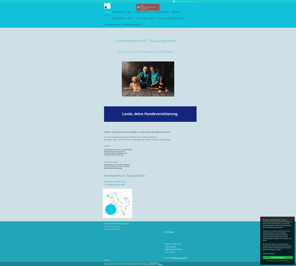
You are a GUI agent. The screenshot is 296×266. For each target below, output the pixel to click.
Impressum (106, 263)
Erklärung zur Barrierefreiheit (123, 263)
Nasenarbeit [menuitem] (175, 12)
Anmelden (181, 1)
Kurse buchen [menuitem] (161, 18)
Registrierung (189, 1)
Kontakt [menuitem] (138, 18)
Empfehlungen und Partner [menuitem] (113, 24)
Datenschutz (113, 263)
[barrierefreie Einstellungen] (174, 1)
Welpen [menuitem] (129, 12)
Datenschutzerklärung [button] (269, 253)
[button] (142, 24)
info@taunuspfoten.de (178, 258)
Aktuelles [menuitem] (145, 18)
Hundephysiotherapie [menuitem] (118, 12)
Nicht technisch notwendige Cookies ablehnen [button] (277, 260)
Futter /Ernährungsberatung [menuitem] (131, 24)
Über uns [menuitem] (130, 18)
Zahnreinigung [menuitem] (171, 18)
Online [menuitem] (151, 18)
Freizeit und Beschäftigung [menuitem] (161, 12)
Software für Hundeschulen (149, 264)
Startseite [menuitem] (108, 12)
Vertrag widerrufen (154, 263)
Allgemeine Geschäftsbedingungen (139, 263)
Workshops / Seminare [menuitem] (119, 18)
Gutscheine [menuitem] (180, 18)
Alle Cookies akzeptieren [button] (277, 257)
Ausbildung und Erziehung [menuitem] (142, 12)
